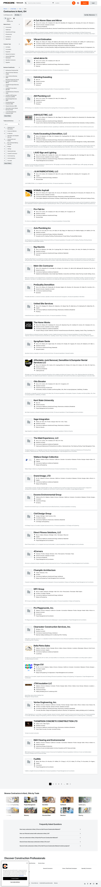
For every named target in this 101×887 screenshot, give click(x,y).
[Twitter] (90, 883)
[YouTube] (96, 883)
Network (19, 3)
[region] (15, 873)
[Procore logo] (9, 3)
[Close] (27, 863)
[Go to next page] (70, 784)
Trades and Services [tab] (30, 863)
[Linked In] (84, 883)
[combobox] (63, 3)
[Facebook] (87, 884)
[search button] (73, 3)
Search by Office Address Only (10, 20)
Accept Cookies (15, 878)
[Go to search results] (19, 124)
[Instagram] (93, 883)
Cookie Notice (21, 875)
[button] (4, 27)
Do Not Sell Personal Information (46, 883)
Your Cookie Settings (15, 882)
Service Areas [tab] (41, 863)
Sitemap (56, 883)
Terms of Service (34, 883)
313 (67, 784)
